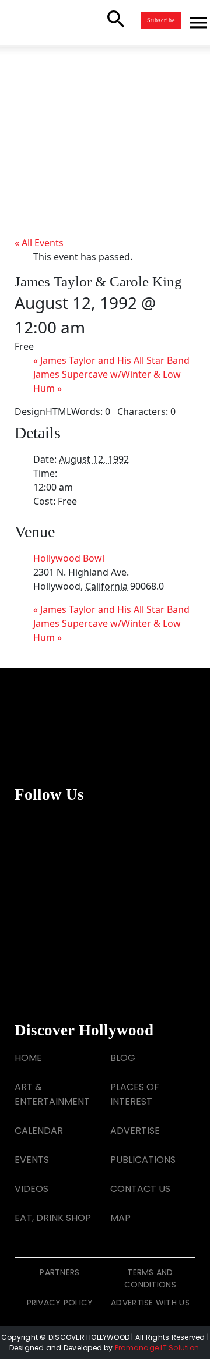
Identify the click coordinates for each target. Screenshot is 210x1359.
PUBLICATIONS (143, 1159)
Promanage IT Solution (157, 1348)
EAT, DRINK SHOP (53, 1218)
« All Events (39, 242)
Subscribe (161, 20)
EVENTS (32, 1159)
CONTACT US (140, 1188)
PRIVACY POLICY (60, 1302)
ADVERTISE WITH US (150, 1302)
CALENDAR (39, 1130)
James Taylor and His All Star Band (111, 360)
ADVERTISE (135, 1130)
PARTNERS (59, 1272)
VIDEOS (31, 1188)
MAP (120, 1218)
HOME (28, 1058)
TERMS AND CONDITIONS (150, 1278)
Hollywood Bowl (68, 558)
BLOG (122, 1058)
